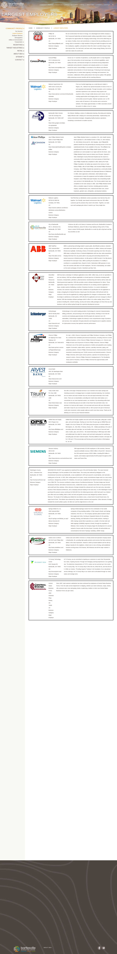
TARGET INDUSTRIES (71, 4)
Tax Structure (18, 31)
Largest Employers (17, 33)
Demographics (18, 37)
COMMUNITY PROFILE (46, 4)
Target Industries (14, 48)
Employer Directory (17, 35)
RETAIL (82, 4)
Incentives (18, 45)
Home (30, 28)
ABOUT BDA (90, 4)
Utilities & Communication (15, 39)
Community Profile (14, 28)
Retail (20, 51)
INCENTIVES (59, 4)
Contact (19, 60)
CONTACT (107, 4)
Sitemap (19, 57)
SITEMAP (99, 4)
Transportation (18, 42)
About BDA (18, 54)
